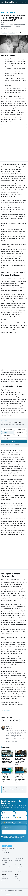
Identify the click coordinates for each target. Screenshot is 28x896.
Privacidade (17, 880)
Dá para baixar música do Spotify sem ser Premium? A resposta (20, 760)
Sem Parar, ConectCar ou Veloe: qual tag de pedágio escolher (6, 760)
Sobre (16, 876)
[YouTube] (6, 852)
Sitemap (3, 885)
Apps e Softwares (10, 12)
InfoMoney (7, 711)
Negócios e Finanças (19, 864)
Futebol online (4, 869)
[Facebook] (2, 852)
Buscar (3, 880)
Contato (16, 878)
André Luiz (9, 728)
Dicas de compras (19, 858)
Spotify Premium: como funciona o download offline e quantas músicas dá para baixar (20, 778)
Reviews (16, 862)
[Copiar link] (20, 720)
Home (2, 876)
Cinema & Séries (5, 862)
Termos (16, 882)
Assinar (14, 441)
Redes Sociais (18, 860)
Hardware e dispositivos (6, 871)
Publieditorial (18, 871)
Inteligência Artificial (5, 864)
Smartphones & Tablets (6, 860)
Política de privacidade (15, 444)
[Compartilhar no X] (3, 720)
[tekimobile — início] (11, 2)
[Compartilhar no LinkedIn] (13, 720)
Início (2, 12)
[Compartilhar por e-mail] (17, 720)
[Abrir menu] (2, 2)
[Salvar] (21, 32)
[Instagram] (4, 852)
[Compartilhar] (17, 32)
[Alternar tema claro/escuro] (25, 2)
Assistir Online (4, 878)
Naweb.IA (8, 893)
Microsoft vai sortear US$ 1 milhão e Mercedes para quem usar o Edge (6, 778)
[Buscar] (22, 2)
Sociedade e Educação (20, 869)
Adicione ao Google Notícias (14, 126)
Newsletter (3, 882)
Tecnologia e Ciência (19, 866)
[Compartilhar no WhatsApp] (10, 720)
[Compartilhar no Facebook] (6, 720)
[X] (8, 852)
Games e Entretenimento (6, 866)
